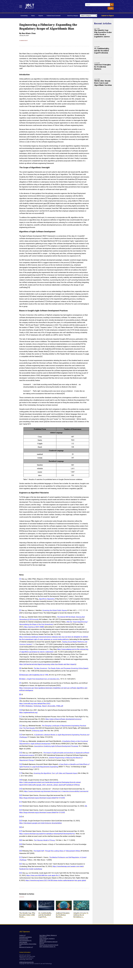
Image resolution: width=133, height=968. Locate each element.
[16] (20, 764)
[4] (20, 668)
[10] (20, 710)
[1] (20, 579)
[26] (20, 827)
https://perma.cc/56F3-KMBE (34, 627)
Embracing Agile (37, 731)
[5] (20, 675)
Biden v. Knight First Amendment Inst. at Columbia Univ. (40, 679)
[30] (20, 851)
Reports (41, 15)
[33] (20, 873)
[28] (20, 840)
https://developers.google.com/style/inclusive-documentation (40, 823)
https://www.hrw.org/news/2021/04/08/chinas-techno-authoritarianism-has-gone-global (56, 880)
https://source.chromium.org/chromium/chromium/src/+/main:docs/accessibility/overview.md (56, 791)
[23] (20, 810)
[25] (20, 821)
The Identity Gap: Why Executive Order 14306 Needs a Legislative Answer (103, 33)
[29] (20, 844)
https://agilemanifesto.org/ (28, 712)
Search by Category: (72, 15)
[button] (20, 6)
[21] (20, 802)
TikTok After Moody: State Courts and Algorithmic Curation (103, 83)
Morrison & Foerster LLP (26, 947)
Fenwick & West (23, 938)
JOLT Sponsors (24, 932)
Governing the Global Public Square (54, 610)
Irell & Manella (23, 942)
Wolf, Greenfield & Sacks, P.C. (47, 946)
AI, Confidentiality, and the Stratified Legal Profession (101, 51)
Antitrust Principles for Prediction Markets (102, 67)
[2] (20, 610)
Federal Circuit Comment (53, 15)
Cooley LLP (22, 935)
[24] (20, 816)
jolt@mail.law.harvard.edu (26, 962)
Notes (33, 15)
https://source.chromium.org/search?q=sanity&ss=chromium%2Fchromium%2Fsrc (47, 834)
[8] (20, 694)
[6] (20, 679)
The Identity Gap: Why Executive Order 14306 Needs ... (27, 915)
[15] (20, 753)
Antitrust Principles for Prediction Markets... (63, 915)
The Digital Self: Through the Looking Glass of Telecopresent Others (56, 851)
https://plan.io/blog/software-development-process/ (63, 719)
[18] (20, 780)
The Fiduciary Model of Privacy (44, 840)
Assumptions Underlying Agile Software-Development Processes (56, 746)
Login (110, 8)
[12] (20, 726)
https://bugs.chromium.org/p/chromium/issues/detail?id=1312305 (42, 798)
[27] (20, 831)
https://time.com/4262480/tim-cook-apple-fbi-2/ (43, 875)
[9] (20, 698)
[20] (20, 795)
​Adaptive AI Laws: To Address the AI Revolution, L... (80, 915)
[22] (20, 806)
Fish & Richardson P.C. (25, 940)
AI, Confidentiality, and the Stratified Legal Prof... (45, 915)
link (86, 806)
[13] (20, 735)
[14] (20, 741)
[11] (20, 717)
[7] (20, 683)
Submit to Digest (107, 16)
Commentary (24, 15)
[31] (20, 857)
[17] (20, 773)
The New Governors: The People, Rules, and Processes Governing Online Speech (60, 668)
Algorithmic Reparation (47, 599)
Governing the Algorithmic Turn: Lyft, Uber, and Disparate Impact (55, 773)
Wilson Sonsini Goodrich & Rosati (48, 945)
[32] (20, 864)
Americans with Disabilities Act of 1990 (34, 675)
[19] (20, 789)
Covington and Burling (25, 937)
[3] (20, 617)
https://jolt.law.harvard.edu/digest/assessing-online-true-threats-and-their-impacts (47, 664)
